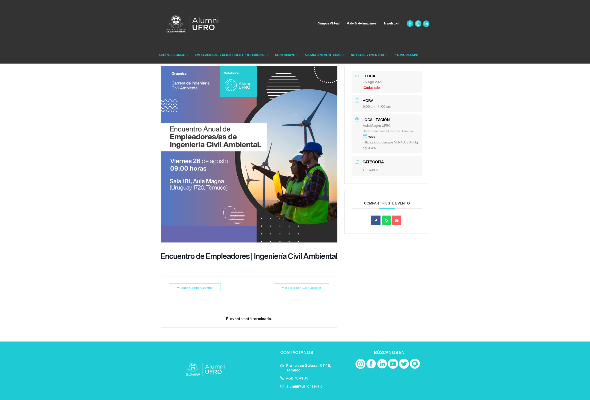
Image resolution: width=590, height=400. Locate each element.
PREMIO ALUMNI (406, 54)
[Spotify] (415, 364)
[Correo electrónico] (396, 220)
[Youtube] (393, 364)
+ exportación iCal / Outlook (301, 287)
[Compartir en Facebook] (376, 220)
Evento (372, 170)
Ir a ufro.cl (391, 23)
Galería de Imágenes (362, 23)
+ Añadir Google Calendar (195, 287)
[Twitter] (404, 364)
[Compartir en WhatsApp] (386, 220)
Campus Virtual (328, 23)
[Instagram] (418, 23)
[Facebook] (410, 23)
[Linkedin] (426, 23)
